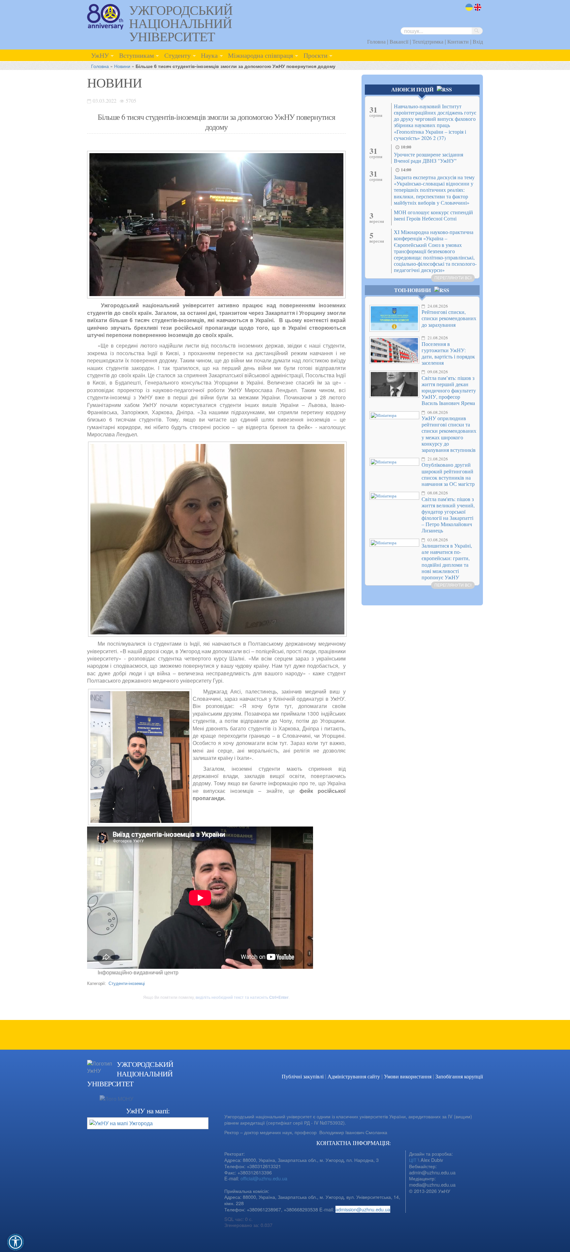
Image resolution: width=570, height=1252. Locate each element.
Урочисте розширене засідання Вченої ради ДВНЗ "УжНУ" (428, 157)
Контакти (458, 41)
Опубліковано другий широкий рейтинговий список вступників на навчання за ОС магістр (448, 474)
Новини (122, 65)
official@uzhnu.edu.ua (263, 1178)
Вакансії (399, 41)
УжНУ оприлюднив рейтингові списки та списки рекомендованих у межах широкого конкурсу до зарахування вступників (449, 434)
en (477, 11)
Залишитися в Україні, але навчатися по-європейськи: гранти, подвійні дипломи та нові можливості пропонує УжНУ (447, 561)
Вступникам (136, 55)
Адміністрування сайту (354, 1076)
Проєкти (315, 55)
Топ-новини (412, 290)
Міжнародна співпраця (260, 55)
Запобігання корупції (459, 1076)
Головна (376, 41)
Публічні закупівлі (303, 1076)
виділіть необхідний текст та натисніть (242, 997)
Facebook (463, 1072)
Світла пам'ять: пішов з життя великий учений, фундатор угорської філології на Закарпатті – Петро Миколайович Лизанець (448, 514)
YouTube (476, 1072)
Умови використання (407, 1076)
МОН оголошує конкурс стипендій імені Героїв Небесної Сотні (433, 215)
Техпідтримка (427, 41)
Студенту (177, 55)
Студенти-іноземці (127, 983)
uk (468, 11)
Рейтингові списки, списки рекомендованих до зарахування (449, 318)
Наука (209, 55)
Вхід (478, 41)
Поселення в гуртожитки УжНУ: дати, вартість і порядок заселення (448, 353)
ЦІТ (413, 1159)
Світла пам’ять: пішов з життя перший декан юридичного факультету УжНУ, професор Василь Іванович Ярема (449, 390)
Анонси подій (412, 89)
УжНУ (100, 55)
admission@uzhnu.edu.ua (362, 1209)
